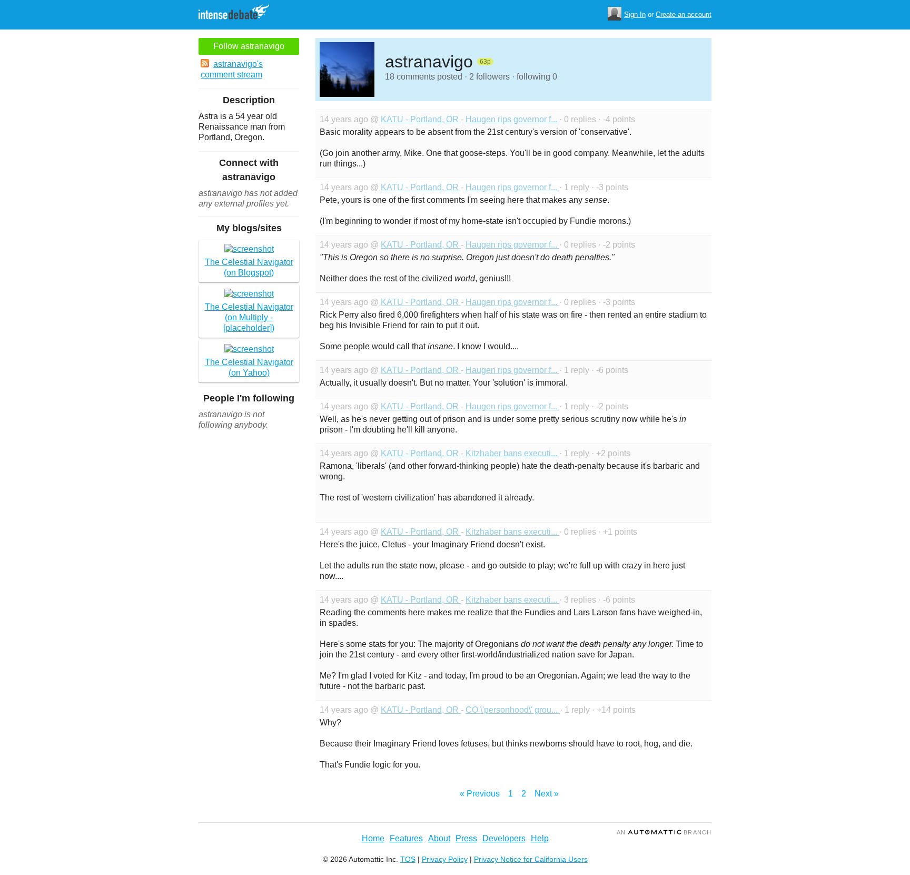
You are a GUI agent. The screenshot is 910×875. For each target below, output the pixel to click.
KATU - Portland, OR (421, 119)
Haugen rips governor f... (512, 119)
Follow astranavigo (248, 46)
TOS (408, 859)
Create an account (683, 14)
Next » (547, 793)
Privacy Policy (445, 859)
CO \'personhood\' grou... (513, 709)
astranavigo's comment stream (232, 69)
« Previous (480, 793)
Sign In (635, 14)
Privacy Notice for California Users (531, 859)
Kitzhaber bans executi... (512, 453)
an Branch (664, 832)
